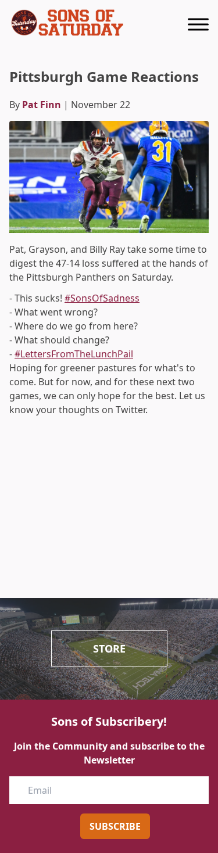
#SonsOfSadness (102, 298)
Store (109, 648)
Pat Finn (41, 104)
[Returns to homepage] (67, 22)
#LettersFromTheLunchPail (74, 353)
